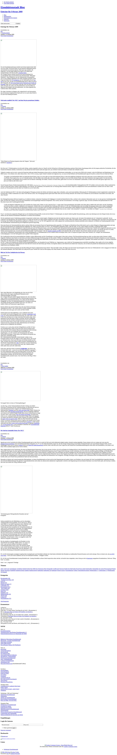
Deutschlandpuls (5, 672)
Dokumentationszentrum (7, 633)
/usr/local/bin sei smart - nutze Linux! (10, 689)
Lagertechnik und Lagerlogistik (8, 713)
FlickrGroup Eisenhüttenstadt (8, 658)
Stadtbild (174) (4, 592)
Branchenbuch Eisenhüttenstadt (8, 699)
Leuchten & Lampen (6, 706)
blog (31, 568)
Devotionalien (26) (5, 578)
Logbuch (20, 445)
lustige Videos (4, 687)
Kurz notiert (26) (5, 588)
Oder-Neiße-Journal (6, 643)
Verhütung (3, 690)
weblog (75, 570)
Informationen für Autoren (10, 18)
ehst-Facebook (4, 652)
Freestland (3, 676)
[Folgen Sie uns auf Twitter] (13, 752)
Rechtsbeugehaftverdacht (17, 411)
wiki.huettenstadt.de (6, 650)
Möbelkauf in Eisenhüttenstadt (8, 704)
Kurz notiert (5, 366)
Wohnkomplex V (94, 570)
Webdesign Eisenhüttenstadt (8, 694)
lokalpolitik (95, 568)
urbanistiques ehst (5, 662)
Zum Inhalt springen (9, 3)
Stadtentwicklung (20, 570)
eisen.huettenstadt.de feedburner (9, 655)
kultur (74, 568)
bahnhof (25, 568)
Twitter (17, 752)
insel (58, 568)
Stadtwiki (6, 19)
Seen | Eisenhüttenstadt (6, 659)
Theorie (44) (4, 595)
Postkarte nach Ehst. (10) (7, 579)
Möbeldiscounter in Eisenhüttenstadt (10, 709)
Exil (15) (3, 581)
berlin (28, 568)
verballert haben (22, 72)
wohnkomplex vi (103, 570)
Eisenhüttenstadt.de (5, 631)
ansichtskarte (13, 568)
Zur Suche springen (9, 2)
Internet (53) (4, 582)
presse (102, 569)
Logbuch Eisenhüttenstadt (7, 660)
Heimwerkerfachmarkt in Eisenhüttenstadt (11, 712)
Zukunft (5, 572)
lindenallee (89, 569)
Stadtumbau (40, 570)
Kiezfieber (9, 162)
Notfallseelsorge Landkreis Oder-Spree (10, 686)
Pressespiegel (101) (5, 587)
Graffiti (55, 569)
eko (37, 568)
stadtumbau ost (47, 570)
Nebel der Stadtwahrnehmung (35, 445)
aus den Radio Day (8, 424)
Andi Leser (6, 568)
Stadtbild (12, 570)
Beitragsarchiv (7, 16)
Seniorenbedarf (4, 710)
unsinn (63, 570)
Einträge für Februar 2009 (11, 12)
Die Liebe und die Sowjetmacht (9, 679)
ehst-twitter (3, 649)
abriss (2, 568)
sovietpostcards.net (5, 677)
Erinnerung (41, 569)
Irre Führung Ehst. (5, 653)
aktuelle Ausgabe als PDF (54, 231)
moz (99, 568)
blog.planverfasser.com (6, 663)
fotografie (50, 569)
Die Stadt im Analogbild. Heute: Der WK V (12, 430)
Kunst (77, 568)
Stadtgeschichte (6, 33)
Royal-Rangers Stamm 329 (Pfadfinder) (11, 645)
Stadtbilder (36, 423)
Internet (4, 258)
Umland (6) (3, 597)
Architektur (19, 568)
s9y (8, 753)
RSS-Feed (7, 752)
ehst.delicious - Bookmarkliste (8, 656)
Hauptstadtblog (4, 670)
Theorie (4, 106)
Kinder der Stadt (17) (6, 584)
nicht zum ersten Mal (24, 410)
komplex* (29, 421)
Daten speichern (7, 728)
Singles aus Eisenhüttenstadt (8, 697)
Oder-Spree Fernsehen (6, 642)
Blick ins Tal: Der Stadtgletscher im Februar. (13, 252)
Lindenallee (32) (5, 585)
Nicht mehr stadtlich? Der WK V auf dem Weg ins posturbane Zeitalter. (20, 100)
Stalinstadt (54, 570)
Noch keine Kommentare (7, 35)
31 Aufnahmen (15, 80)
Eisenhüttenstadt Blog (13, 7)
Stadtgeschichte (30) (6, 594)
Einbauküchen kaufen (6, 707)
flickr (45, 569)
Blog (5, 15)
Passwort (26, 724)
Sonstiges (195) (4, 590)
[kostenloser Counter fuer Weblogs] (8, 738)
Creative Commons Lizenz (70, 746)
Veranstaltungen (69, 570)
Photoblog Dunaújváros (7, 682)
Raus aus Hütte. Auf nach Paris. (9, 700)
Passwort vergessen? (6, 730)
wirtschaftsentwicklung (83, 570)
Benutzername (5, 724)
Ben (2, 31)
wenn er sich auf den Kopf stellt (20, 423)
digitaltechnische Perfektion (7, 443)
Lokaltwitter (23, 348)
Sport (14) (3, 591)
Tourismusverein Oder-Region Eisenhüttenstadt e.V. (14, 632)
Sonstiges (7, 570)
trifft (17, 343)
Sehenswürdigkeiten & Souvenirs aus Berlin (12, 715)
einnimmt (11, 410)
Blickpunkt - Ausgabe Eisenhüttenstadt (10, 640)
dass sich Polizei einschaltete (23, 414)
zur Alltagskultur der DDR (20, 633)
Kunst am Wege (5, 673)
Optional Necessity (15, 753)
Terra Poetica (4, 680)
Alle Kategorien (5, 601)
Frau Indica (3, 674)
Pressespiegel (108, 569)
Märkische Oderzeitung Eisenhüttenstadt (11, 639)
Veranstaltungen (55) (6, 598)
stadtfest (27, 570)
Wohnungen (4, 696)
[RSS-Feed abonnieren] (3, 752)
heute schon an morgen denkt (10, 418)
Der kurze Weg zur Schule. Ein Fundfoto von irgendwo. (19, 611)
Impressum (6, 20)
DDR (34, 569)
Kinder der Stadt (68, 568)
